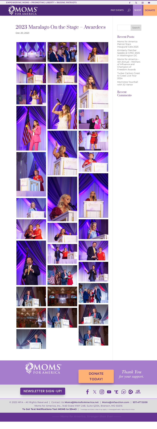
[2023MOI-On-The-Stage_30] (31, 318)
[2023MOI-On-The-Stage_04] (31, 73)
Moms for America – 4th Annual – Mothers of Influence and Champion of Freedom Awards (128, 64)
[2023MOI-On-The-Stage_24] (93, 272)
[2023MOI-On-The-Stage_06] (93, 86)
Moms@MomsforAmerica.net (82, 402)
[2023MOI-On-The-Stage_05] (62, 73)
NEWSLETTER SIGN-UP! (42, 391)
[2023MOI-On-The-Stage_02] (62, 52)
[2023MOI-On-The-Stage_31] (62, 318)
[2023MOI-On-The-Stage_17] (31, 208)
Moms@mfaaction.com (115, 402)
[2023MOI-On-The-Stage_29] (93, 314)
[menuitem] (117, 10)
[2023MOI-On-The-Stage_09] (31, 128)
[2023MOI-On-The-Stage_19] (31, 229)
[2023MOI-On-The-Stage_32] (93, 335)
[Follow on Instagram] (142, 3)
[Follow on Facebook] (130, 3)
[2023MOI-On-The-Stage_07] (31, 94)
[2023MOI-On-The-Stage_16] (62, 199)
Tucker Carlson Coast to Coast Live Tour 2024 (128, 76)
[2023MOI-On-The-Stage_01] (31, 52)
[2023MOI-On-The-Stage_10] (93, 119)
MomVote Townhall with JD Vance (127, 83)
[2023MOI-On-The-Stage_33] (31, 339)
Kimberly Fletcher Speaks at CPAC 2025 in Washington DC (128, 53)
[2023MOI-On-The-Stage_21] (93, 250)
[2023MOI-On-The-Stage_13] (93, 162)
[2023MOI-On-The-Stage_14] (31, 174)
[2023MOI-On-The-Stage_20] (62, 232)
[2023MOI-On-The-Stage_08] (62, 107)
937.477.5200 (140, 402)
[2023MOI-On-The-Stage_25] (62, 275)
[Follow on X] (136, 3)
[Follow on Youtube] (149, 3)
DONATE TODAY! (96, 376)
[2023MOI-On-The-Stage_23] (62, 254)
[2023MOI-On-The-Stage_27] (31, 296)
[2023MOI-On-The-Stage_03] (93, 52)
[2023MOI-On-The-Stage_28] (62, 296)
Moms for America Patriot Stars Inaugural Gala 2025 (127, 44)
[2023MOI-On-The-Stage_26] (93, 293)
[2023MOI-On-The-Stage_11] (62, 153)
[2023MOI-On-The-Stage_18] (93, 229)
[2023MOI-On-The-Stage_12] (93, 140)
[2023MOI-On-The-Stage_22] (31, 263)
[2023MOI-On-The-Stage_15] (93, 195)
